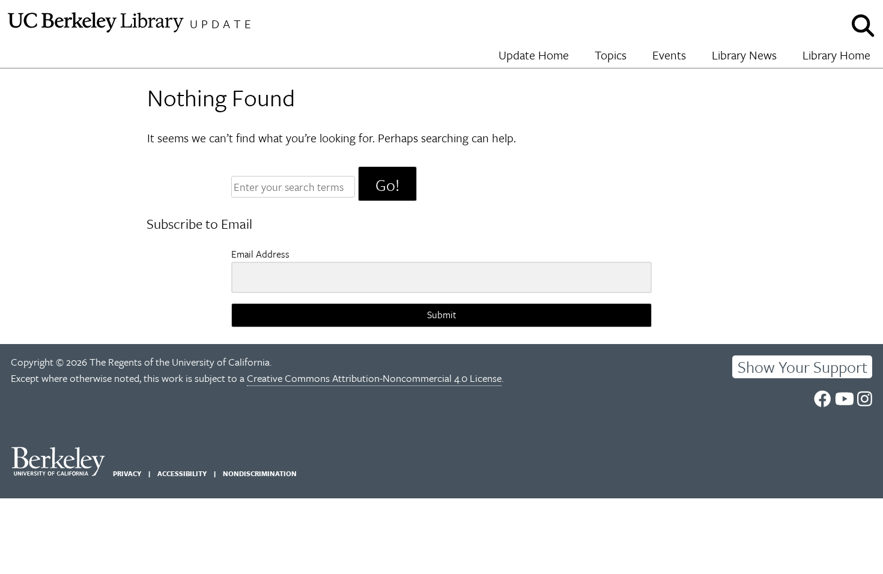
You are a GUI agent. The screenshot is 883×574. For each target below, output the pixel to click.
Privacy (127, 473)
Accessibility (182, 473)
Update (222, 23)
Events (669, 55)
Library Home (836, 55)
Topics (611, 55)
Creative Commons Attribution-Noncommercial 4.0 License (374, 377)
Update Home (534, 55)
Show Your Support (802, 366)
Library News (744, 55)
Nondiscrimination (260, 473)
